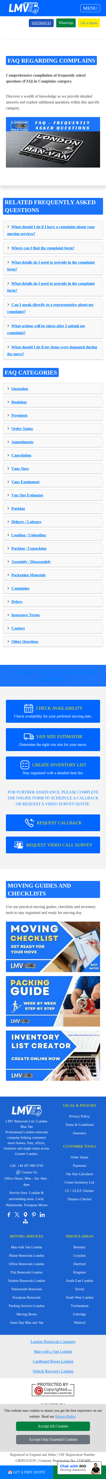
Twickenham (79, 1306)
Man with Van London (26, 1247)
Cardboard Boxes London (53, 1361)
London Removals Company (53, 1342)
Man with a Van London (53, 1351)
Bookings (19, 402)
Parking (18, 508)
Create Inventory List (79, 1182)
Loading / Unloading (28, 535)
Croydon (79, 1255)
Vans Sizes (20, 468)
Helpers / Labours (26, 522)
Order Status (22, 429)
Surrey (79, 1289)
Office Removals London (26, 1264)
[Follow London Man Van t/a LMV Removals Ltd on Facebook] (8, 1214)
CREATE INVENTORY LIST (54, 768)
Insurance (79, 1133)
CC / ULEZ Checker (79, 1191)
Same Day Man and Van (26, 1322)
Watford (79, 1322)
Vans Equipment (25, 482)
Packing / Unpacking (28, 548)
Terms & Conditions (79, 1125)
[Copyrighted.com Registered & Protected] (53, 1390)
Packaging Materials (28, 575)
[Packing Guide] (53, 1001)
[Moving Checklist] (53, 946)
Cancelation (21, 455)
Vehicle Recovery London (53, 1371)
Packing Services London (26, 1306)
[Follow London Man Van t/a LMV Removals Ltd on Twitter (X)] (17, 1214)
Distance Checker (80, 1199)
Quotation (19, 389)
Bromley (79, 1247)
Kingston (79, 1272)
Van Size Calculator (79, 1174)
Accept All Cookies (53, 1426)
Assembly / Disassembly (31, 562)
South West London (79, 1297)
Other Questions (24, 641)
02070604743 (41, 23)
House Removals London (26, 1255)
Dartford (79, 1264)
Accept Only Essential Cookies (53, 1439)
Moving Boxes (27, 1314)
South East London (79, 1281)
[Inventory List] (53, 1055)
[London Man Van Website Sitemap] (25, 1221)
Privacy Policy (79, 1116)
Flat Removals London (26, 1272)
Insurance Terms (25, 615)
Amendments (22, 442)
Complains (20, 588)
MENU (90, 8)
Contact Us (26, 1172)
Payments (19, 415)
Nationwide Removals (26, 1289)
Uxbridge (79, 1314)
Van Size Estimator (27, 495)
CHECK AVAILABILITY (53, 712)
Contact (18, 628)
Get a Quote (89, 23)
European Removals (26, 1297)
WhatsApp (66, 23)
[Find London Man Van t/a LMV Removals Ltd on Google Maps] (25, 1214)
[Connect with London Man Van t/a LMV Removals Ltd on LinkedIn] (42, 1214)
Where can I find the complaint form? (42, 248)
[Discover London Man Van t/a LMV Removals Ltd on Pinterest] (33, 1214)
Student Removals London (26, 1281)
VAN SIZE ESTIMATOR (53, 740)
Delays (16, 602)
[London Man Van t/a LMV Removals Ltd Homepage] (23, 8)
